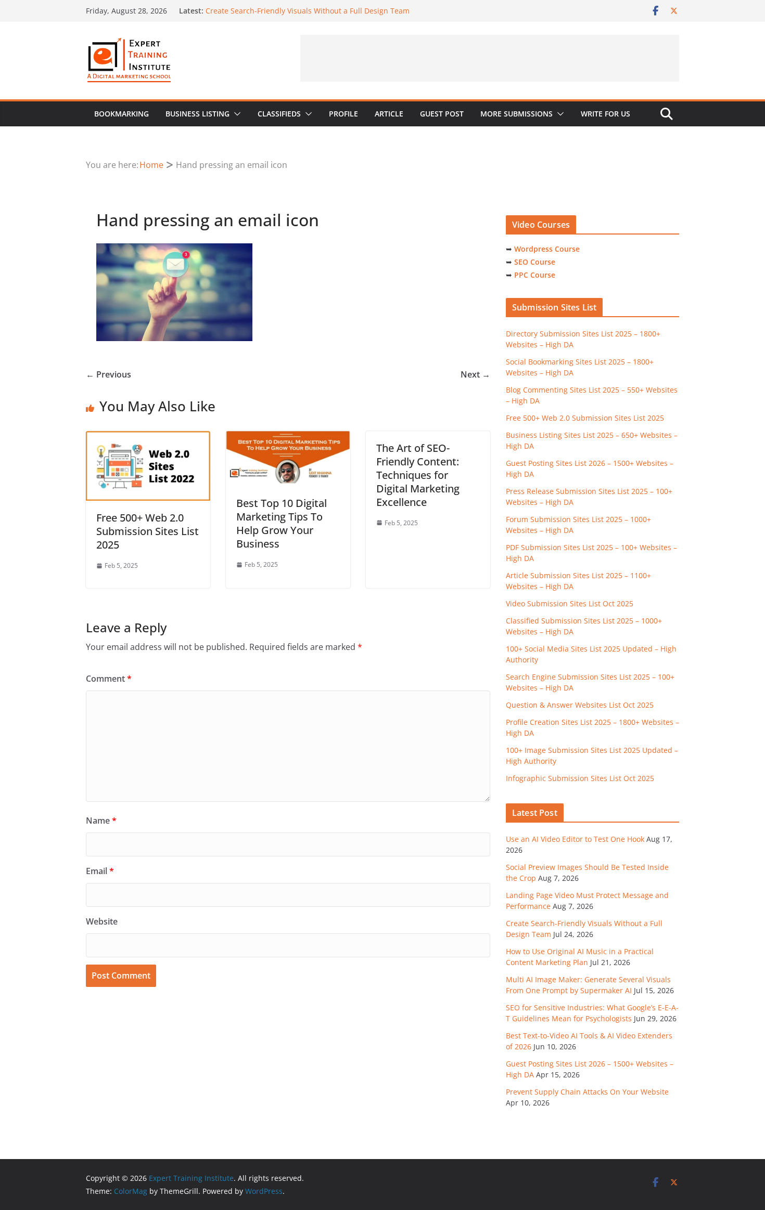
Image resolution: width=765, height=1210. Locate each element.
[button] (235, 114)
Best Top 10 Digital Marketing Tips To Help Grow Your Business (281, 523)
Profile (343, 114)
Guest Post (442, 114)
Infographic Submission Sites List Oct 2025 (580, 778)
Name (101, 820)
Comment (109, 678)
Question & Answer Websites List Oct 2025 (580, 705)
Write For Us (605, 114)
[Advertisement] (489, 58)
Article (389, 114)
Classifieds (279, 114)
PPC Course (534, 275)
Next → (475, 374)
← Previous (108, 374)
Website (102, 921)
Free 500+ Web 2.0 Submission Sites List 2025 (147, 531)
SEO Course (534, 262)
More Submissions (516, 114)
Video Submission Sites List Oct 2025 (569, 603)
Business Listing (197, 114)
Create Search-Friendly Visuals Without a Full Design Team (308, 11)
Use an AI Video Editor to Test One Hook (575, 839)
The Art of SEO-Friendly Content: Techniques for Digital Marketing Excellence (418, 475)
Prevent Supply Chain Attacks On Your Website (587, 1092)
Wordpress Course (547, 249)
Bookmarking (121, 114)
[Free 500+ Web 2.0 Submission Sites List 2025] (148, 438)
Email (100, 871)
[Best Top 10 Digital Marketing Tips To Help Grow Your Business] (288, 438)
